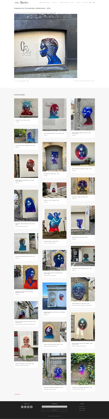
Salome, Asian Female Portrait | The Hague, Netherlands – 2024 (24, 292)
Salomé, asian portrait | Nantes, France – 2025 (25, 256)
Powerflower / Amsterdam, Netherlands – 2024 (82, 387)
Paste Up (17, 122)
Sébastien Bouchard (44, 2)
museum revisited (27, 324)
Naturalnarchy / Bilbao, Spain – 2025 (51, 173)
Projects (54, 2)
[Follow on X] (25, 407)
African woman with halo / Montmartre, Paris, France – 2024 (53, 273)
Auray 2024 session (19, 324)
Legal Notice (81, 406)
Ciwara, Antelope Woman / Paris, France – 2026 (54, 133)
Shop (72, 2)
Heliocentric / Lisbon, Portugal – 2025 (80, 196)
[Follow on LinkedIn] (28, 407)
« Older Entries (17, 394)
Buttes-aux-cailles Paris (20, 365)
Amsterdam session (48, 389)
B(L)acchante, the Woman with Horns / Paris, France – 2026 (81, 133)
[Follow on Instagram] (31, 407)
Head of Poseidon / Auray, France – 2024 (80, 303)
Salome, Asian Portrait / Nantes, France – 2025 (25, 145)
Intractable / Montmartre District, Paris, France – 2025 (25, 224)
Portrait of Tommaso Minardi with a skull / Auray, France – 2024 (25, 322)
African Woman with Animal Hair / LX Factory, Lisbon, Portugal (24, 181)
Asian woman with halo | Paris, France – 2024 (53, 344)
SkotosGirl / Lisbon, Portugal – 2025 (51, 200)
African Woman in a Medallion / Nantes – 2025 (82, 168)
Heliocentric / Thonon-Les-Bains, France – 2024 (82, 268)
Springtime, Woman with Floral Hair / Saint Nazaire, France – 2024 (54, 313)
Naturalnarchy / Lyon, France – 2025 (79, 237)
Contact (78, 2)
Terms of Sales (82, 408)
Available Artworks (64, 2)
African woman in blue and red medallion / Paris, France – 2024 (82, 344)
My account (85, 2)
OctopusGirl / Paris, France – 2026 (22, 120)
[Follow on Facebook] (22, 407)
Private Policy (82, 410)
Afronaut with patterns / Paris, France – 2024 (24, 363)
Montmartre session (19, 226)
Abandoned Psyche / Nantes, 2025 (51, 241)
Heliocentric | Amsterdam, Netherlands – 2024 (53, 387)
